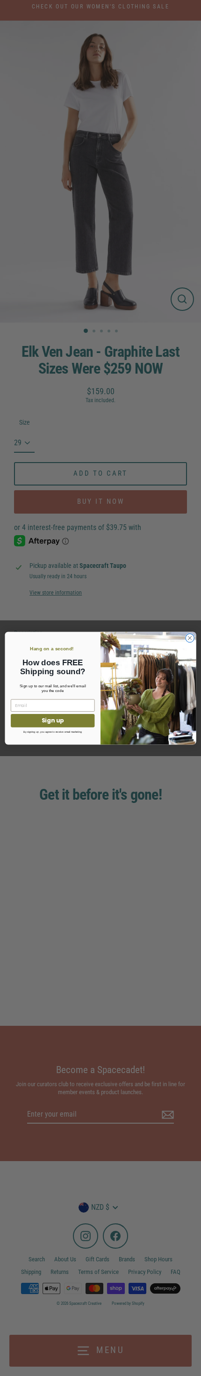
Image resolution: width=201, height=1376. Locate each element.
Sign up (53, 720)
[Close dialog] (190, 637)
